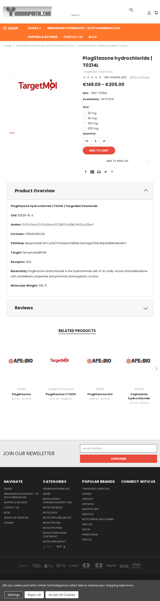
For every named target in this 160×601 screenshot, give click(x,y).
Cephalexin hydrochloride (139, 396)
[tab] (80, 190)
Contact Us (73, 37)
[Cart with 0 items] (156, 13)
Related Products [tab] (77, 330)
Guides (33, 28)
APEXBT (47, 493)
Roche (86, 529)
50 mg (92, 118)
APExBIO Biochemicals (56, 488)
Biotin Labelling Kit (54, 541)
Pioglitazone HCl (99, 394)
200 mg (93, 128)
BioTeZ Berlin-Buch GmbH (98, 519)
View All (87, 539)
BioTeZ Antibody (53, 507)
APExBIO (86, 493)
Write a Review (140, 77)
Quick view (21, 357)
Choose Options (21, 364)
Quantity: (89, 133)
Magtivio (87, 514)
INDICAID (87, 524)
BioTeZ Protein (51, 522)
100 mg (93, 123)
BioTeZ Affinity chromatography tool (57, 500)
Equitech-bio (90, 509)
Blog (93, 37)
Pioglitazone (21, 394)
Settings (14, 595)
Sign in (8, 517)
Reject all (34, 595)
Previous (154, 589)
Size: (87, 107)
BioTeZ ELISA (50, 512)
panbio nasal (90, 534)
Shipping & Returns (42, 37)
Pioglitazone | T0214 (61, 394)
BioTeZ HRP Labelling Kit (57, 517)
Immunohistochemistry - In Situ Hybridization (83, 28)
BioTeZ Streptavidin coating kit (55, 534)
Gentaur (87, 499)
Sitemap (8, 522)
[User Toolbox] (149, 13)
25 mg (92, 113)
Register (23, 517)
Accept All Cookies (62, 595)
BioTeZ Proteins (52, 527)
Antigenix (88, 504)
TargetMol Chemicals (96, 488)
